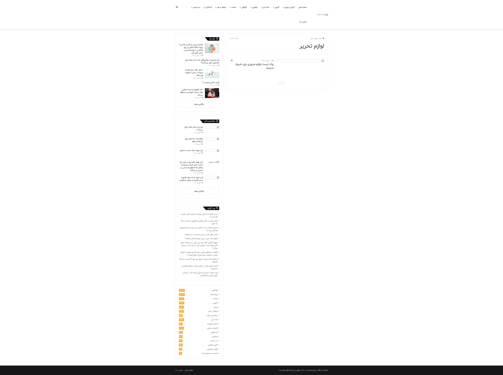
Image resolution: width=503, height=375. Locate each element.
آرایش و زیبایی (289, 7)
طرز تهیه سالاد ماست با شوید (191, 150)
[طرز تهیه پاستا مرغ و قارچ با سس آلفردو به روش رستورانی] (212, 181)
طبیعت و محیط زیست (209, 353)
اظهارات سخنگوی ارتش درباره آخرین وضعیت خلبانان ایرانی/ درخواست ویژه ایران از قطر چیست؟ (199, 253)
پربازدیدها (214, 294)
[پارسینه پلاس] (322, 15)
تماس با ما (303, 21)
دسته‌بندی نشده (212, 315)
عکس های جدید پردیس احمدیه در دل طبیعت (201, 234)
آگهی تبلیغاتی (213, 345)
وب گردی (211, 208)
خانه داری (266, 7)
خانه (320, 38)
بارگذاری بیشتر (199, 104)
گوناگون (244, 7)
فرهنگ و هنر (221, 7)
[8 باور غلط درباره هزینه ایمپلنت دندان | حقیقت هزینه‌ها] (212, 73)
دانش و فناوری (212, 324)
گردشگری (208, 7)
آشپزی (277, 7)
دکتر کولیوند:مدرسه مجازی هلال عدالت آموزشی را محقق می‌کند (191, 92)
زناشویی (255, 7)
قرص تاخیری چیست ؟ (210, 82)
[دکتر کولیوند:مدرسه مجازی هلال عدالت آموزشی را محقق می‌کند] (212, 93)
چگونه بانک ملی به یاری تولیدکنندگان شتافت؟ (201, 238)
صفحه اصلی (302, 7)
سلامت (233, 7)
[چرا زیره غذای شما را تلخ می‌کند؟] (212, 131)
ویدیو (216, 307)
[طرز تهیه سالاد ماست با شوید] (212, 154)
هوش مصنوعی (212, 349)
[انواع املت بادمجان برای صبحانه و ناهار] (212, 142)
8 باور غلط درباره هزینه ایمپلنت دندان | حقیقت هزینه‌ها (194, 73)
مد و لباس (196, 7)
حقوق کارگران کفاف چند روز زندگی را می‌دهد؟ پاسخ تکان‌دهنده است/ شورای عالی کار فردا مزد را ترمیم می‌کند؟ (199, 245)
